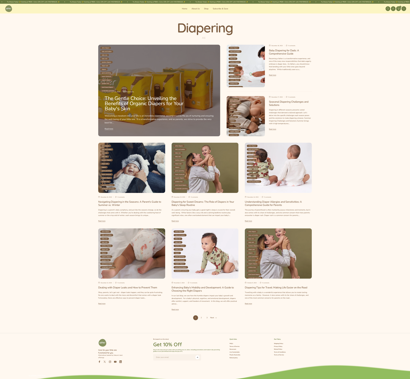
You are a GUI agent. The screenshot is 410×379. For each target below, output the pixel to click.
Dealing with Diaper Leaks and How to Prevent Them (127, 287)
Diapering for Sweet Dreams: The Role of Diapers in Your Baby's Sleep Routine (203, 203)
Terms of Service (235, 346)
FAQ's (231, 343)
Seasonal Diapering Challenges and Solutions (288, 103)
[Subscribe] (197, 357)
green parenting (106, 73)
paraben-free (105, 83)
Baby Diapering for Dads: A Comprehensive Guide (284, 52)
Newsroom (233, 349)
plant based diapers (107, 87)
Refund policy (234, 358)
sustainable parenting (108, 91)
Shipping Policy (278, 343)
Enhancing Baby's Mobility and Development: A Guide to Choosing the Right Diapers (203, 289)
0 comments (130, 92)
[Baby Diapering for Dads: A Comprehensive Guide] (246, 66)
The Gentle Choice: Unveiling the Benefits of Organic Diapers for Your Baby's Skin (144, 103)
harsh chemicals (106, 76)
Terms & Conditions (280, 352)
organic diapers (106, 80)
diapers (104, 69)
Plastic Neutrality (235, 355)
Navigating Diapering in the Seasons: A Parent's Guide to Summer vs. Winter (129, 203)
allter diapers (105, 48)
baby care (104, 55)
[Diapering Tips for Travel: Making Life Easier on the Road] (278, 253)
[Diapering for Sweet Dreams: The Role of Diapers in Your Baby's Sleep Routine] (205, 168)
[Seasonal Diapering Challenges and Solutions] (246, 116)
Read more (109, 129)
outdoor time (252, 267)
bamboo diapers (106, 62)
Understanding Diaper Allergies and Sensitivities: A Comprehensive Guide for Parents (273, 203)
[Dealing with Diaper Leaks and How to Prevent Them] (131, 253)
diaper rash (105, 66)
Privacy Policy (278, 346)
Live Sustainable (235, 352)
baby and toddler (107, 51)
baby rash (104, 59)
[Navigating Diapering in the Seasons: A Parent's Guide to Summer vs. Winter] (131, 168)
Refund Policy (278, 349)
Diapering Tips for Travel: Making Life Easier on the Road (276, 287)
